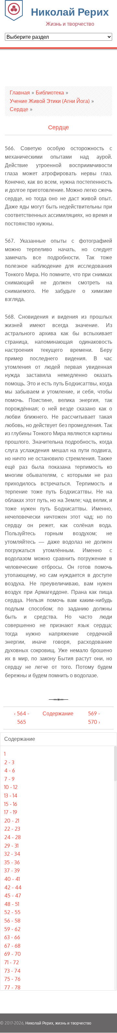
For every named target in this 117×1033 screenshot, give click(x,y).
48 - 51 (11, 904)
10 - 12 (11, 787)
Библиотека (50, 92)
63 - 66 (12, 937)
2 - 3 (9, 762)
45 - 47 (12, 895)
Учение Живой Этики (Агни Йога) (50, 101)
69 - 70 (12, 954)
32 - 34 (12, 854)
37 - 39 (12, 870)
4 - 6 (9, 770)
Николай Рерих (70, 16)
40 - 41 (12, 879)
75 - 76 (12, 979)
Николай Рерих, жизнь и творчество (58, 1023)
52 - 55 (12, 912)
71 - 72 (11, 962)
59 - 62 (12, 929)
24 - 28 (12, 837)
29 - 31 (11, 845)
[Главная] (14, 19)
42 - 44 (12, 887)
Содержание (58, 713)
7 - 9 (9, 779)
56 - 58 (12, 920)
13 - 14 (10, 795)
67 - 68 (12, 945)
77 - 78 (12, 987)
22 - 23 (12, 828)
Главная (20, 92)
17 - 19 (10, 812)
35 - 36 (12, 862)
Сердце (19, 109)
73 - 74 (12, 971)
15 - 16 (10, 804)
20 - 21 (11, 820)
